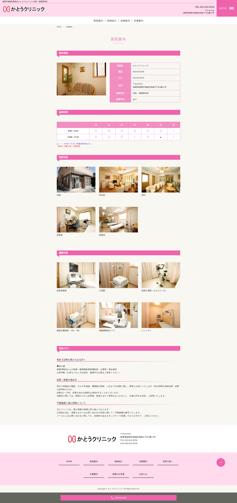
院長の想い (168, 461)
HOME (59, 27)
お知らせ (143, 474)
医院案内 (98, 21)
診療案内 (125, 21)
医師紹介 (112, 21)
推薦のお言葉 (118, 474)
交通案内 (138, 21)
